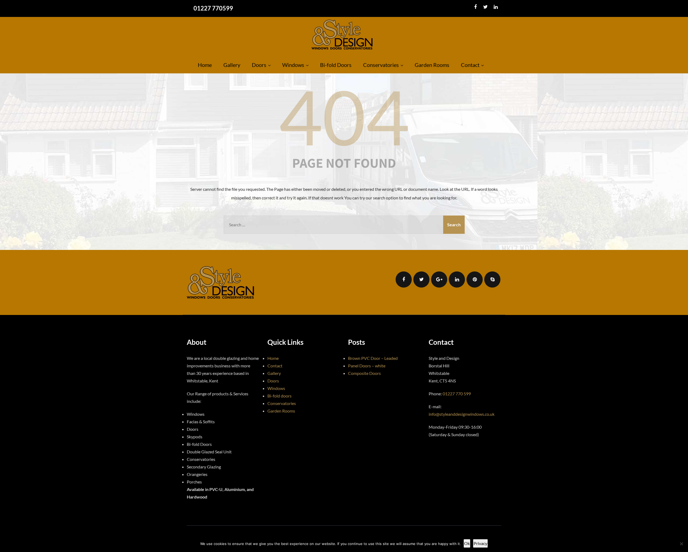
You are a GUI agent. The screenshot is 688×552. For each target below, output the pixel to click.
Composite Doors (364, 373)
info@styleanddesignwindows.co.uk (461, 414)
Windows (293, 65)
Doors (259, 65)
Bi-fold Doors (336, 65)
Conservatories (381, 65)
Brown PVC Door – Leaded (373, 358)
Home (205, 65)
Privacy (480, 543)
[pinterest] (475, 279)
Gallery (231, 65)
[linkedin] (495, 7)
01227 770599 (213, 8)
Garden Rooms (432, 65)
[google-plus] (439, 279)
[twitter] (485, 7)
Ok (467, 543)
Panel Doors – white (366, 365)
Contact (470, 65)
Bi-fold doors (279, 395)
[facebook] (475, 7)
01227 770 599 (457, 393)
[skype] (492, 279)
